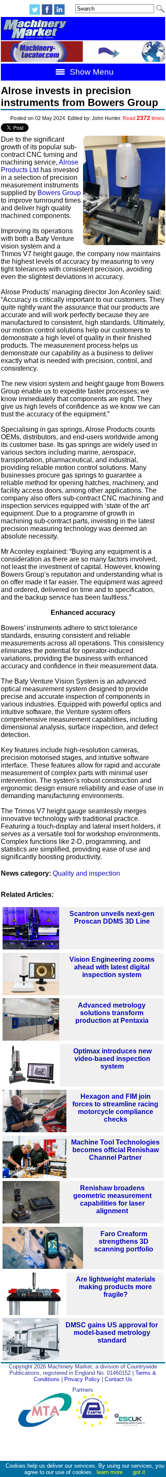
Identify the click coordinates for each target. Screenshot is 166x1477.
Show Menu (91, 71)
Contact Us (118, 1379)
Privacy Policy (82, 1379)
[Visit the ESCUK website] (131, 1425)
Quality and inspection (86, 873)
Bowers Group (59, 192)
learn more (110, 1472)
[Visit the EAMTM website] (94, 1425)
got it (139, 1472)
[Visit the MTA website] (46, 1425)
